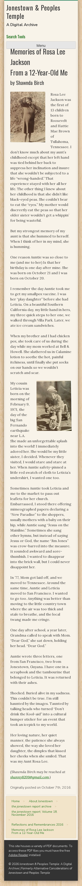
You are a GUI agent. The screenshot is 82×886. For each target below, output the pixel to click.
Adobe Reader (18, 855)
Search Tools (15, 36)
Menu (41, 45)
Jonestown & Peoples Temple (33, 12)
